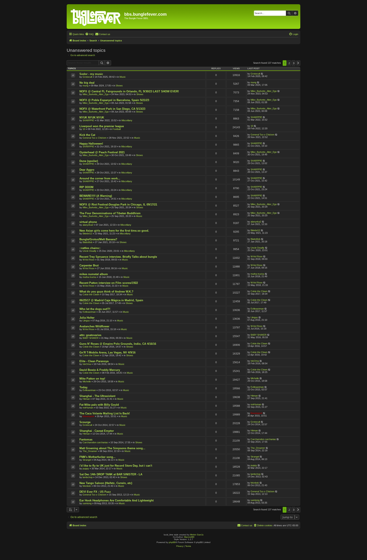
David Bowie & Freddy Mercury (99, 369)
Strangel (87, 460)
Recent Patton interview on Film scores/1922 (108, 282)
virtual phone (88, 222)
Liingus (86, 320)
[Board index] (96, 16)
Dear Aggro (86, 169)
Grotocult (87, 77)
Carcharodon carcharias (95, 442)
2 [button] (289, 63)
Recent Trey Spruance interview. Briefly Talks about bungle (118, 256)
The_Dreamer (90, 451)
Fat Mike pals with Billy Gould (99, 404)
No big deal (87, 82)
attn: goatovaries (90, 335)
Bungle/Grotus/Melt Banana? (98, 239)
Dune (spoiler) (88, 161)
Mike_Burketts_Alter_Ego (96, 94)
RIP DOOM (86, 187)
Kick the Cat (87, 134)
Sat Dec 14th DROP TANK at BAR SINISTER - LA (110, 474)
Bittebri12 (87, 233)
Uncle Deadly (89, 251)
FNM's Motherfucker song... (97, 457)
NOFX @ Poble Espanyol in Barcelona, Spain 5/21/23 (114, 100)
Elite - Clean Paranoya (94, 361)
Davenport (88, 416)
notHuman (88, 407)
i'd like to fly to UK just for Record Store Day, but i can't (115, 465)
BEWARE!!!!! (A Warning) (95, 195)
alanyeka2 (88, 225)
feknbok (87, 486)
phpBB (172, 542)
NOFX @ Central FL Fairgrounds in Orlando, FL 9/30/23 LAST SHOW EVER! (129, 91)
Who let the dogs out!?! (94, 309)
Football (117, 129)
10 (84, 129)
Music (123, 77)
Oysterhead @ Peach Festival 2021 (102, 152)
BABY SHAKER (91, 338)
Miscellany (126, 120)
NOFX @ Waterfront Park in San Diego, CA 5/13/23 (112, 108)
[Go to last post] (262, 73)
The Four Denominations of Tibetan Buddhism (110, 213)
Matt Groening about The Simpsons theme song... (112, 448)
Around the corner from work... (99, 178)
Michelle (87, 381)
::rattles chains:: (89, 248)
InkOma (87, 364)
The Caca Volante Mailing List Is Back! (104, 413)
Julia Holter (87, 317)
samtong (87, 503)
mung (85, 85)
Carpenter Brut (89, 265)
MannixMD (189, 537)
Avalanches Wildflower (94, 326)
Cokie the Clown (91, 294)
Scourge (84, 422)
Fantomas (85, 439)
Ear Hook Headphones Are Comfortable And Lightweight (116, 500)
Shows (119, 85)
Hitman (86, 399)
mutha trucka (89, 277)
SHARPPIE (88, 120)
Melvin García (196, 534)
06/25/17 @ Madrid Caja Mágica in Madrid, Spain (111, 300)
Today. (83, 387)
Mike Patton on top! (92, 378)
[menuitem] (89, 34)
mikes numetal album (93, 274)
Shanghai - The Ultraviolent (97, 396)
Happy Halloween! (91, 143)
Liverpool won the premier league (101, 126)
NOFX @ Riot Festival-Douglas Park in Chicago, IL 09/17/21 (118, 204)
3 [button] (293, 63)
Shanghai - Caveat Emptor (96, 430)
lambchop (88, 477)
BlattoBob (87, 242)
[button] (298, 63)
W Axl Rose (89, 259)
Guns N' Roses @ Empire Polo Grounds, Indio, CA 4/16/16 (117, 343)
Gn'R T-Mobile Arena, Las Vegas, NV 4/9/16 (107, 352)
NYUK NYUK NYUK (91, 117)
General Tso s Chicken (94, 137)
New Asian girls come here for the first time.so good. (114, 230)
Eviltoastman (89, 312)
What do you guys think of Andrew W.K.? (106, 291)
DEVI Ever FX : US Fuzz (95, 491)
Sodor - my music (91, 74)
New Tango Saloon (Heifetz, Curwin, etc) (105, 483)
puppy (86, 468)
